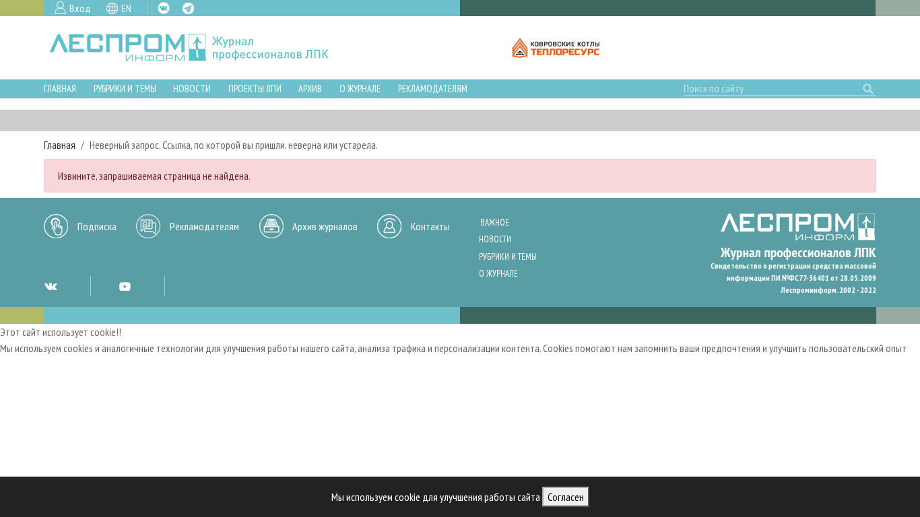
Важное (494, 222)
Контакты (430, 226)
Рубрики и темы (125, 88)
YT (124, 286)
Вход (80, 8)
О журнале (360, 88)
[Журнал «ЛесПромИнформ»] (200, 47)
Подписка (97, 226)
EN (126, 8)
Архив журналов (325, 226)
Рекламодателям (432, 88)
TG (188, 8)
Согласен (566, 497)
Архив (310, 88)
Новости (192, 88)
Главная (60, 88)
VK (164, 8)
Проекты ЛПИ (255, 88)
